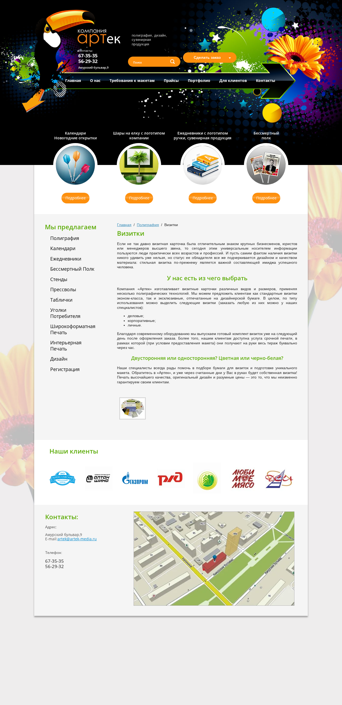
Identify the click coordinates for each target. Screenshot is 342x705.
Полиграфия (148, 225)
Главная (124, 225)
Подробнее (75, 197)
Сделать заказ (207, 57)
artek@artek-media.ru (77, 538)
